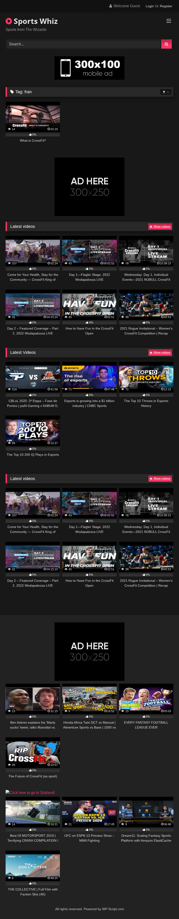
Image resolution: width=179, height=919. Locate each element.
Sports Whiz (35, 21)
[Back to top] (164, 905)
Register (166, 6)
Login (150, 6)
